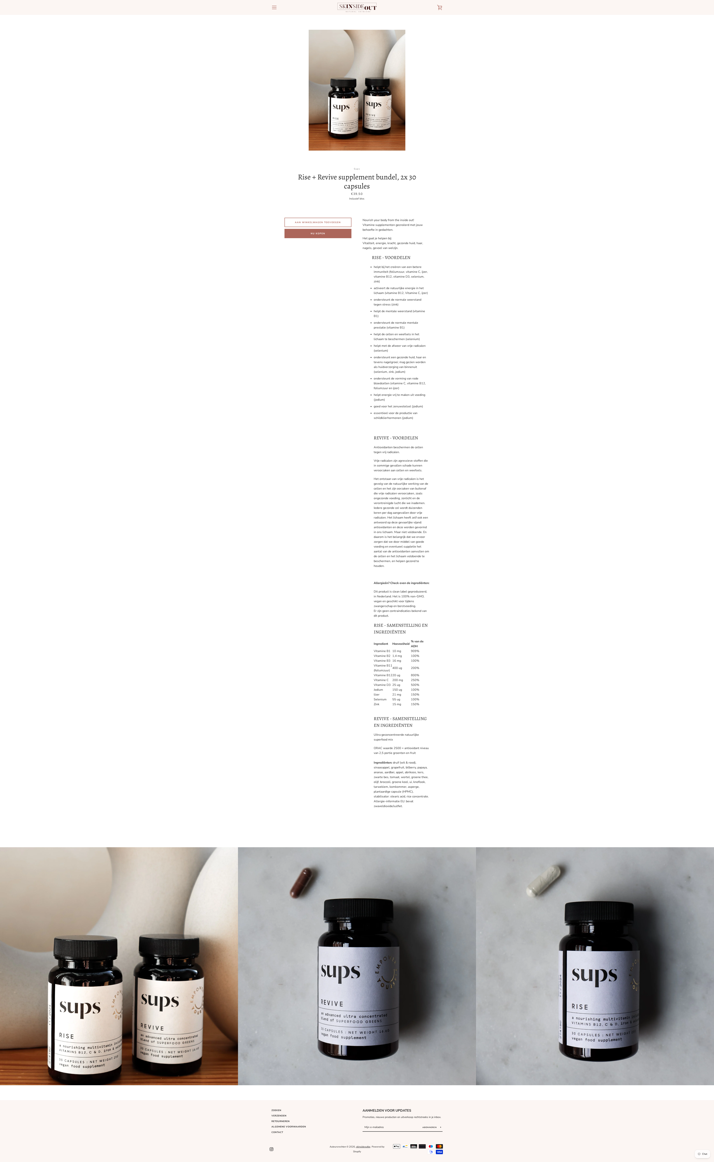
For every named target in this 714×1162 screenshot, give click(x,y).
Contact (277, 1132)
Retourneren (280, 1121)
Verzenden (279, 1115)
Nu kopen (318, 233)
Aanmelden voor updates (387, 1110)
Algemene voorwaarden (288, 1126)
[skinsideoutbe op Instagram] (271, 1149)
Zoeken (276, 1110)
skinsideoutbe (363, 1146)
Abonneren (430, 1127)
